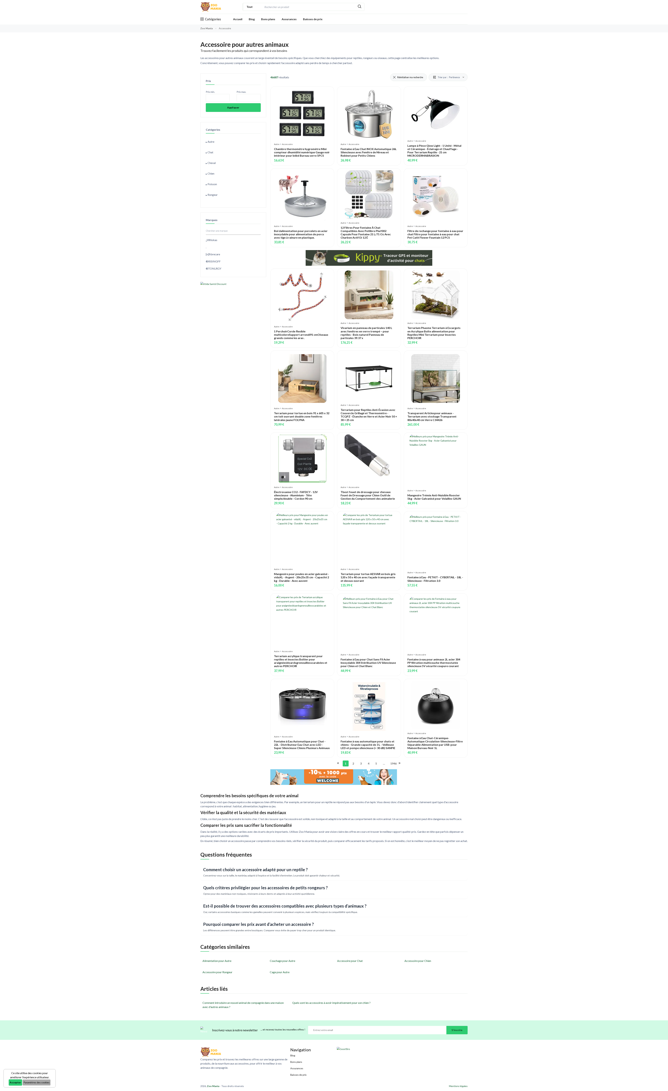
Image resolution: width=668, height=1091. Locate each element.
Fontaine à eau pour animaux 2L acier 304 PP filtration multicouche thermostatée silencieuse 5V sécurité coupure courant (433, 663)
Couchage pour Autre (282, 960)
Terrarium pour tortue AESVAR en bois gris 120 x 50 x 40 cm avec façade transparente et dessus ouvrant (368, 577)
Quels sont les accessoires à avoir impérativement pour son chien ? (331, 1002)
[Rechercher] (359, 7)
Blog (252, 19)
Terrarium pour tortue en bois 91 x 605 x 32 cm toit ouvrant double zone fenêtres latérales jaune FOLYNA (301, 416)
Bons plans (268, 19)
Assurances (289, 19)
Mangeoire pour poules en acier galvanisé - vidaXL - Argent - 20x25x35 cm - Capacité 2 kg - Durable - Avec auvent (301, 577)
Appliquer (233, 107)
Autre (276, 144)
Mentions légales (458, 1086)
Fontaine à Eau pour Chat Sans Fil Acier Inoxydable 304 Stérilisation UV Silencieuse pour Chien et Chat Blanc (368, 663)
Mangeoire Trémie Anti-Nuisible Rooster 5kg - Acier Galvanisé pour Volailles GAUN (434, 497)
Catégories (213, 19)
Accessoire (287, 144)
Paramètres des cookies (36, 1082)
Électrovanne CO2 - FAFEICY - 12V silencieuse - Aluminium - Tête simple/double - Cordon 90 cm (296, 495)
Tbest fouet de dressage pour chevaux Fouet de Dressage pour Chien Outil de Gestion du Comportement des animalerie (368, 495)
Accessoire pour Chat (350, 960)
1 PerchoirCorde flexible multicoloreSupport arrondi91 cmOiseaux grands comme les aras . (301, 335)
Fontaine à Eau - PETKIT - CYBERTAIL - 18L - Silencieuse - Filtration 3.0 (435, 579)
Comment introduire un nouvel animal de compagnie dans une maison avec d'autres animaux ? (243, 1005)
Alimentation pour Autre (216, 960)
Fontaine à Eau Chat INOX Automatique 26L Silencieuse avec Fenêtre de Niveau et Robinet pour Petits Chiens (369, 152)
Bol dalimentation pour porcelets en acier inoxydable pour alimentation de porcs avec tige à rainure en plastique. (301, 234)
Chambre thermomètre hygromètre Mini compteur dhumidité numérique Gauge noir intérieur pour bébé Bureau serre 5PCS (302, 152)
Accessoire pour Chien (417, 960)
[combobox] (309, 7)
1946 (392, 763)
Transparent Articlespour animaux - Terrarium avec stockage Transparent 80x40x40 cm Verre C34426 (431, 416)
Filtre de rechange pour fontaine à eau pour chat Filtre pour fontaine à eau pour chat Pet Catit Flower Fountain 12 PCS (435, 234)
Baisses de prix (313, 19)
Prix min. (210, 91)
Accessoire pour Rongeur (217, 972)
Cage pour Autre (279, 972)
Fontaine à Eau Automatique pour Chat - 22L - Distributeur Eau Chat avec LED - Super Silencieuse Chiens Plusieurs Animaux (302, 745)
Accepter (15, 1082)
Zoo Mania (206, 28)
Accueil (237, 19)
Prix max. (241, 91)
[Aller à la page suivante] (399, 763)
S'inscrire (457, 1030)
